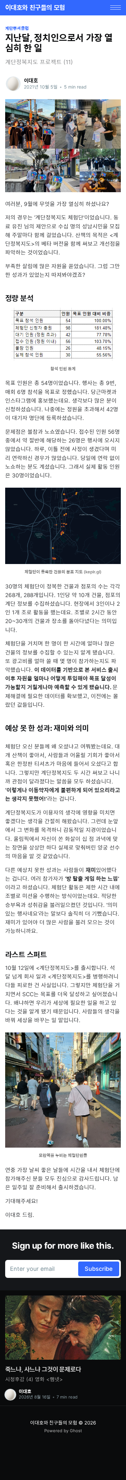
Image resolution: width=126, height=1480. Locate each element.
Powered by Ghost (63, 1430)
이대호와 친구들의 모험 (35, 8)
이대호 (31, 80)
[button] (115, 7)
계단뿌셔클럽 (17, 28)
